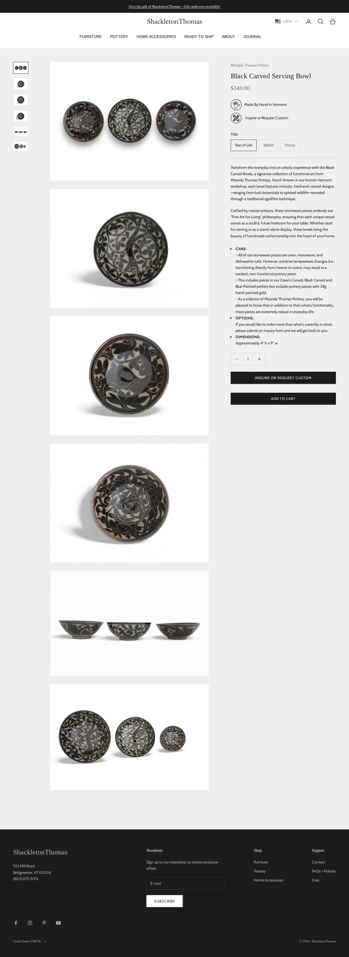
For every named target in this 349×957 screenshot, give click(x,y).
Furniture (261, 862)
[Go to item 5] (20, 131)
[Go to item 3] (20, 100)
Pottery (260, 871)
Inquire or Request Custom (266, 117)
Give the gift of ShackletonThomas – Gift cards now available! (175, 6)
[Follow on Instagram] (30, 923)
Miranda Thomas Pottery (250, 65)
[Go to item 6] (20, 146)
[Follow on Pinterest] (44, 923)
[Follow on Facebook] (16, 923)
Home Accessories (268, 880)
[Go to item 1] (20, 68)
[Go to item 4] (20, 116)
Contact (318, 862)
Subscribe (164, 901)
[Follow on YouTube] (58, 923)
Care (315, 880)
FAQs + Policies (324, 871)
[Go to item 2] (20, 84)
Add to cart (283, 398)
